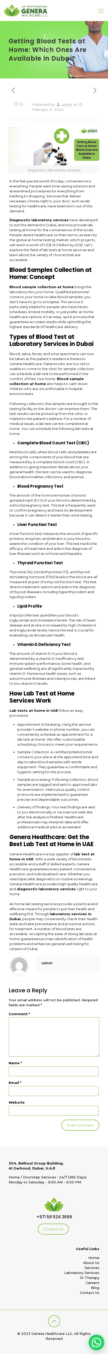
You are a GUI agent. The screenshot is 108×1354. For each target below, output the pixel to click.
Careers (92, 1283)
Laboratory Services (81, 1273)
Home (93, 1258)
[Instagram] (68, 1346)
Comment (19, 1014)
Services (91, 1268)
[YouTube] (54, 1346)
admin (67, 104)
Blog (95, 1287)
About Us (91, 1263)
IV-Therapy (89, 1278)
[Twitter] (47, 1346)
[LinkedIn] (61, 1346)
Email (15, 1083)
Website (17, 1102)
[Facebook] (40, 1346)
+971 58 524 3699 (54, 1217)
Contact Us (53, 1229)
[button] (96, 1342)
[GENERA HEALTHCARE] (25, 10)
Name (15, 1063)
